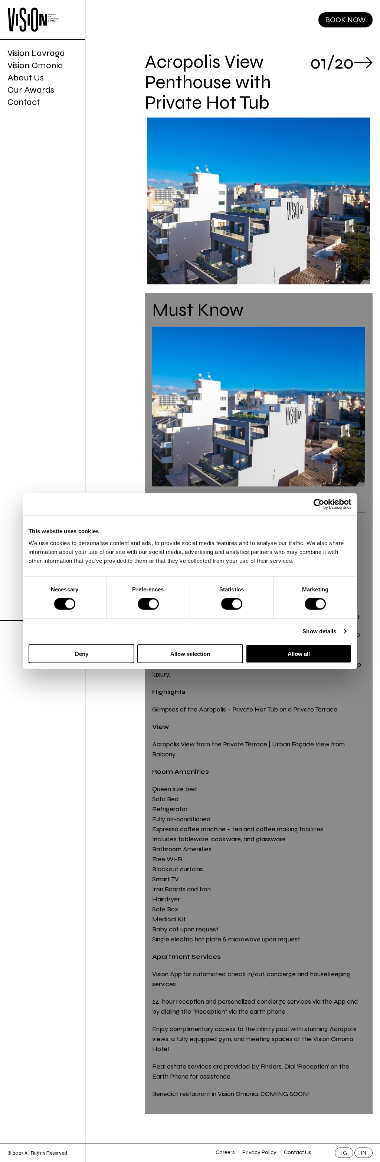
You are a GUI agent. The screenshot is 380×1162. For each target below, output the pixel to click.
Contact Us (297, 1152)
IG (344, 1152)
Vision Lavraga (36, 53)
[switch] (148, 604)
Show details (319, 631)
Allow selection (190, 653)
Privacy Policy (259, 1152)
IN (363, 1152)
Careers (225, 1152)
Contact (23, 102)
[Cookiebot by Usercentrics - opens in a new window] (318, 504)
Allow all (299, 653)
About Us (25, 77)
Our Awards (30, 90)
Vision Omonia (35, 65)
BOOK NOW (345, 19)
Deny (81, 653)
